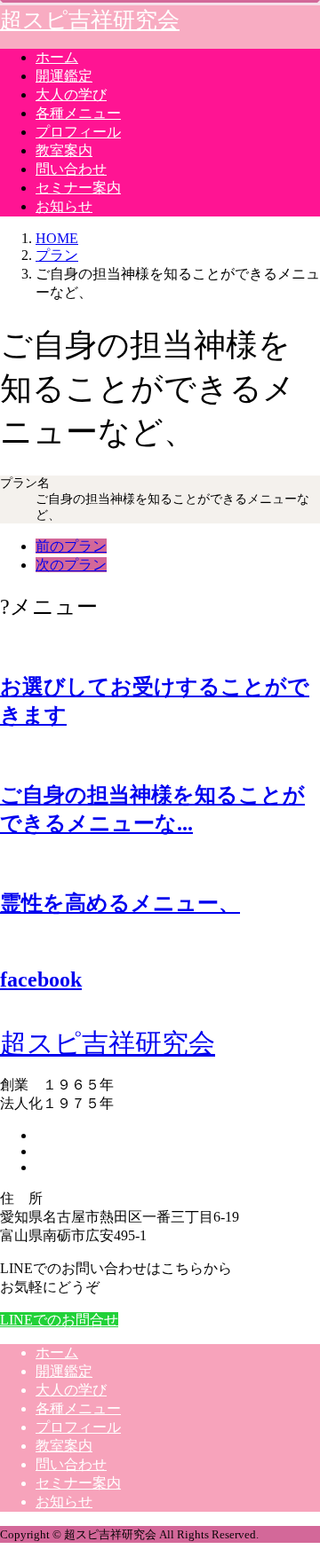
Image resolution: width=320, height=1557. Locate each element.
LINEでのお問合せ (59, 1319)
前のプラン (71, 546)
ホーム (57, 57)
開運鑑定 (64, 75)
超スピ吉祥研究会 (90, 20)
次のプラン (71, 564)
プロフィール (78, 131)
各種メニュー (78, 113)
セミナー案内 (78, 187)
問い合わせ (71, 169)
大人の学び (71, 94)
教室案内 (64, 150)
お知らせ (64, 206)
